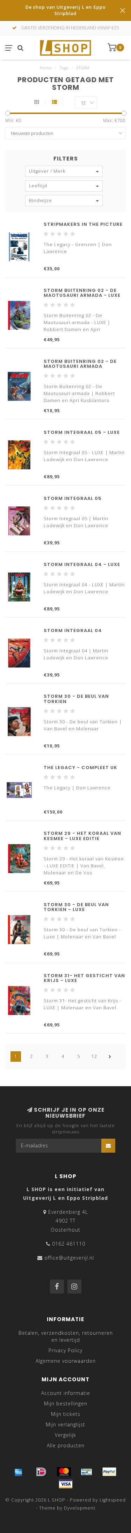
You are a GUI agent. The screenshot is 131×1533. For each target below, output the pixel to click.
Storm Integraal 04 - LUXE (82, 564)
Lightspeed (113, 1500)
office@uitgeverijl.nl (69, 1257)
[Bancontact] (86, 1472)
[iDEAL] (41, 1472)
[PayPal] (109, 1472)
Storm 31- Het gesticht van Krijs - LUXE (84, 978)
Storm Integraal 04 (73, 630)
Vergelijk (65, 1435)
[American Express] (18, 1472)
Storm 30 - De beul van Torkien (76, 698)
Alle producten (66, 1445)
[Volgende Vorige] (110, 1056)
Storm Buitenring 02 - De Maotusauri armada (80, 364)
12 (94, 1056)
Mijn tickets (65, 1414)
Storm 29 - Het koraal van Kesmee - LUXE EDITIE (82, 835)
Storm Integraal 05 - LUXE (82, 432)
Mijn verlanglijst (65, 1424)
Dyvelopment (79, 1508)
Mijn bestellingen (65, 1403)
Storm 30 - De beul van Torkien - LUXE (76, 907)
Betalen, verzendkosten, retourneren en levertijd (66, 1336)
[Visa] (65, 1484)
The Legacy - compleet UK (80, 767)
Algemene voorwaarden (66, 1361)
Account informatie (65, 1393)
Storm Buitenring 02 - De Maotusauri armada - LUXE (82, 293)
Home (46, 67)
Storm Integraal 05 (73, 498)
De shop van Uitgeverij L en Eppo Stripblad (65, 10)
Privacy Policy (65, 1350)
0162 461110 (68, 1243)
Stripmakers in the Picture (83, 224)
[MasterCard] (64, 1472)
